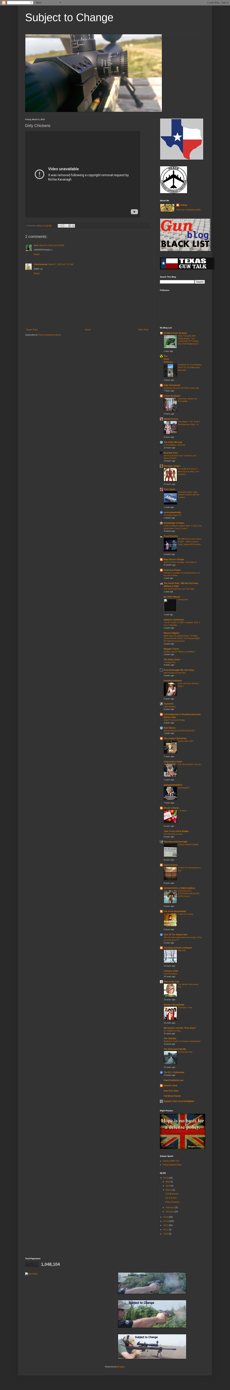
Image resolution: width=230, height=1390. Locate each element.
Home (88, 329)
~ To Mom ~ (183, 811)
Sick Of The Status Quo (175, 934)
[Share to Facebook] (70, 226)
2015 (166, 1178)
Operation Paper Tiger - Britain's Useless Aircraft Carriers (188, 495)
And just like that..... (186, 1052)
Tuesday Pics (170, 662)
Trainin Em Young (185, 914)
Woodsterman (171, 419)
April (168, 1186)
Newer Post (31, 329)
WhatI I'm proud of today (174, 720)
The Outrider (170, 1038)
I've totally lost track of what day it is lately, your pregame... (188, 471)
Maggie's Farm (171, 649)
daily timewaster (172, 385)
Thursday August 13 (172, 515)
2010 (166, 1234)
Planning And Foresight (175, 841)
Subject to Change (69, 17)
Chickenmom (40, 264)
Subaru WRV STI (171, 1161)
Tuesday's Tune (185, 1007)
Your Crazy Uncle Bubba (176, 831)
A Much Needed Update (188, 844)
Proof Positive (171, 536)
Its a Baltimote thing (172, 1031)
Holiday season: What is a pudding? (179, 652)
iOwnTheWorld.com (173, 1080)
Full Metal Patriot (172, 1096)
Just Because (171, 1194)
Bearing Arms (171, 453)
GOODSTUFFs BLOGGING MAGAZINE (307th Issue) (188, 893)
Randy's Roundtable (174, 1004)
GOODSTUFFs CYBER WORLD (179, 888)
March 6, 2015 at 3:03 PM (51, 245)
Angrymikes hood (173, 761)
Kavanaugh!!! (183, 788)
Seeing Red (183, 599)
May (168, 1181)
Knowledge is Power (174, 523)
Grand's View (170, 1085)
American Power (172, 570)
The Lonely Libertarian (175, 738)
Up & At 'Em (171, 1198)
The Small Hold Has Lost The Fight (179, 589)
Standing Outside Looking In (178, 948)
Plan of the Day (171, 981)
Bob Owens (169, 728)
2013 (166, 1221)
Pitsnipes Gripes (172, 466)
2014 (166, 1217)
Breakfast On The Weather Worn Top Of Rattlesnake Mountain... (189, 367)
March (169, 1190)
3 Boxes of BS (171, 971)
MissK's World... (172, 808)
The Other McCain (173, 442)
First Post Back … (172, 974)
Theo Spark (169, 489)
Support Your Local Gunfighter (179, 1101)
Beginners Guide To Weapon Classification (182, 1041)
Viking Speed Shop (172, 1164)
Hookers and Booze (174, 619)
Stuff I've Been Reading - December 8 (180, 562)
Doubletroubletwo (173, 680)
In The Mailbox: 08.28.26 (174, 445)
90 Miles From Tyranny (175, 333)
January (170, 1211)
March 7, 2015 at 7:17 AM (61, 264)
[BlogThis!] (63, 226)
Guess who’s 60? (185, 741)
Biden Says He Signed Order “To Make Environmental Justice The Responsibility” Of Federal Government (182, 638)
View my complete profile (188, 209)
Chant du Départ (172, 396)
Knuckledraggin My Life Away (179, 670)
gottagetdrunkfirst (173, 785)
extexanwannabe (172, 512)
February (170, 1207)
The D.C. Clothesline (174, 1072)
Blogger (121, 1366)
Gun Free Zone (171, 1091)
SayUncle (169, 703)
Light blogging (170, 706)
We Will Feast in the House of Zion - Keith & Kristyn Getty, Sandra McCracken (189, 541)
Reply (37, 254)
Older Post (143, 329)
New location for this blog (174, 673)
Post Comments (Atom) (49, 335)
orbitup (183, 205)
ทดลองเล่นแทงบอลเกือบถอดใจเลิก (179, 731)
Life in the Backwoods (175, 911)
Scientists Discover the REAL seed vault (181, 388)
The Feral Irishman (168, 359)
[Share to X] (66, 226)
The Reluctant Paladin (175, 1049)
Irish (36, 245)
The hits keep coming (173, 834)
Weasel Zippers (172, 633)
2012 (166, 1225)
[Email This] (59, 226)
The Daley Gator (172, 659)
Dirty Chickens (172, 1202)
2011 (166, 1229)
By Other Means (172, 597)
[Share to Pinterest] (73, 226)
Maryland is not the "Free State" (180, 1028)
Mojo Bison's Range (174, 559)
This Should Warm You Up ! (190, 764)
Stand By (182, 950)
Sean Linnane (171, 865)
